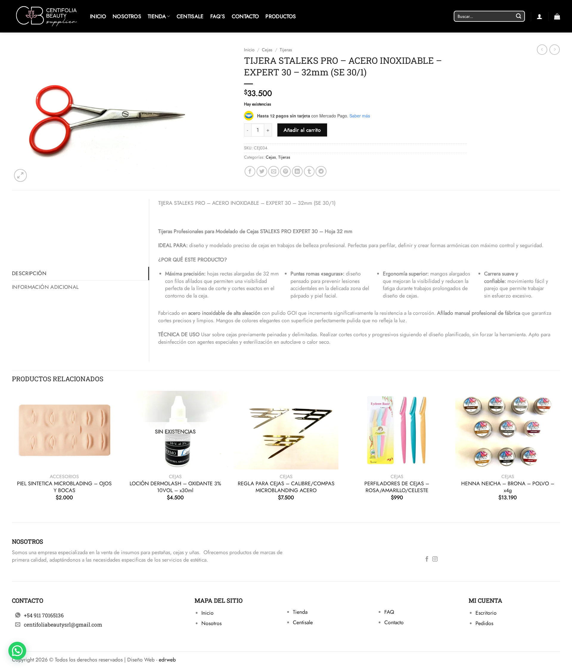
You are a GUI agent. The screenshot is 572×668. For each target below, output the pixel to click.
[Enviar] (518, 16)
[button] (557, 16)
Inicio (98, 16)
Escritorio (486, 613)
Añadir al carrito (302, 130)
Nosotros (127, 16)
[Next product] (542, 49)
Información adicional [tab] (45, 287)
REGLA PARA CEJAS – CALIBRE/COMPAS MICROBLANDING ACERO (286, 487)
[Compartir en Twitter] (262, 171)
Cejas (267, 50)
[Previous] (12, 451)
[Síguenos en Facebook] (427, 559)
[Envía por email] (273, 171)
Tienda (157, 16)
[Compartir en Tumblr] (309, 171)
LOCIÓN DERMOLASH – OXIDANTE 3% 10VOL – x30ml (175, 487)
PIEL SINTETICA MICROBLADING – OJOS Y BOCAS (64, 487)
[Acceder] (540, 16)
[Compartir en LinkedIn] (297, 171)
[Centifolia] (46, 16)
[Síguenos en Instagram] (435, 559)
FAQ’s (217, 16)
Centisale (190, 16)
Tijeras (286, 50)
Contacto (245, 16)
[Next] (559, 451)
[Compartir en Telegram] (320, 171)
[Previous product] (554, 49)
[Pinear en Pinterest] (285, 171)
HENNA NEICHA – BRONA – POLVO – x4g (507, 487)
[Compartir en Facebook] (250, 171)
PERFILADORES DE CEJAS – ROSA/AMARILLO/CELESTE (396, 487)
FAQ (389, 612)
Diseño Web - (151, 660)
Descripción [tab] (29, 273)
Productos (280, 16)
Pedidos (484, 623)
